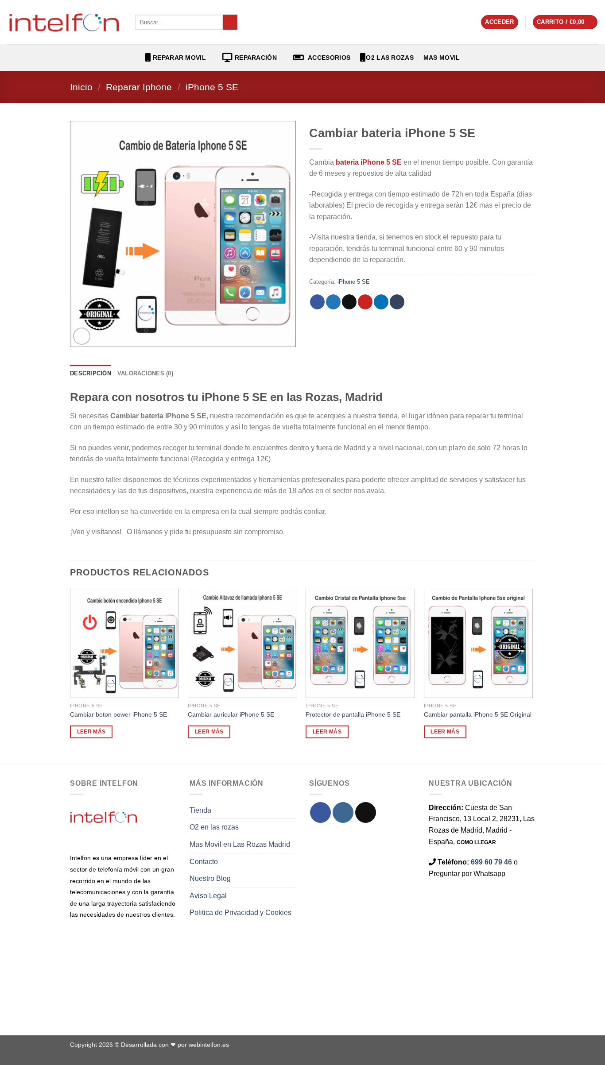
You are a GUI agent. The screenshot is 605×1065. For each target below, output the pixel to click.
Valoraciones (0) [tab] (145, 373)
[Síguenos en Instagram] (343, 812)
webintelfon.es (209, 1044)
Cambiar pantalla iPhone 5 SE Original (477, 714)
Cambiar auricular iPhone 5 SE (231, 714)
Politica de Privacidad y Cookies (240, 912)
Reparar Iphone (139, 87)
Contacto (204, 861)
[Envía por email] (349, 301)
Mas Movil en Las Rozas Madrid (240, 844)
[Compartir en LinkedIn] (381, 301)
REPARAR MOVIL (178, 57)
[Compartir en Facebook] (317, 301)
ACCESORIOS (327, 57)
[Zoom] (81, 336)
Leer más (91, 731)
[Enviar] (230, 22)
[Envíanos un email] (365, 812)
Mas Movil (441, 57)
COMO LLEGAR (476, 842)
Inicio (81, 87)
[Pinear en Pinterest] (365, 301)
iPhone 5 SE (212, 87)
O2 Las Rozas (389, 57)
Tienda (200, 810)
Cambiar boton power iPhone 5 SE (118, 714)
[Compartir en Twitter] (333, 301)
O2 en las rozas (214, 827)
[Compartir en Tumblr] (397, 301)
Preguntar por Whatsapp (467, 873)
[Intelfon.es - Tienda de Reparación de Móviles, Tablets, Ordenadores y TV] (64, 22)
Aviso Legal (208, 895)
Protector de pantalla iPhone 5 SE (353, 714)
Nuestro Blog (210, 878)
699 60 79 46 (491, 862)
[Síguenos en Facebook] (320, 812)
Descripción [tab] (90, 373)
